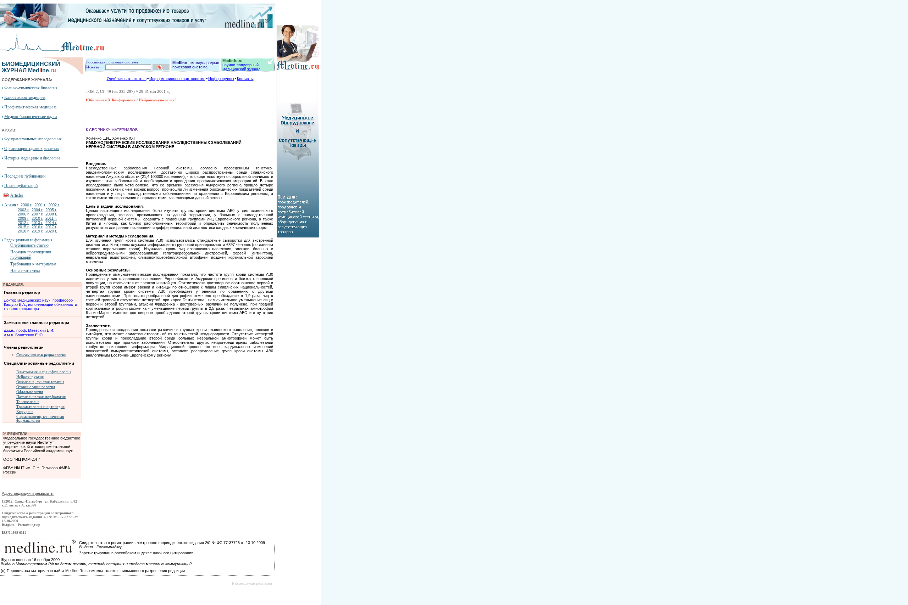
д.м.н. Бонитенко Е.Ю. (24, 335)
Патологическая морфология (41, 397)
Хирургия (24, 412)
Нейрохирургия (30, 377)
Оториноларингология (35, 387)
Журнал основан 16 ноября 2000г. (31, 560)
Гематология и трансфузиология (43, 372)
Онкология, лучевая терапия (40, 382)
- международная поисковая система (195, 65)
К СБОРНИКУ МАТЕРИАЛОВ (112, 130)
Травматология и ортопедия (40, 407)
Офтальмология (29, 392)
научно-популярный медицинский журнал (241, 64)
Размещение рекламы (252, 583)
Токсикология (27, 402)
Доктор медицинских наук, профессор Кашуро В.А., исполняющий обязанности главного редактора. (40, 304)
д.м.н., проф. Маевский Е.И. (29, 330)
